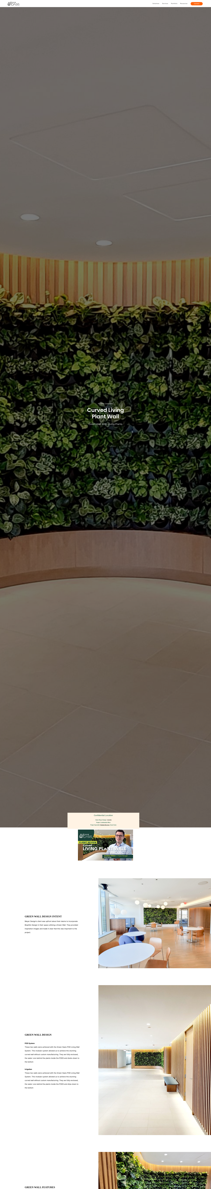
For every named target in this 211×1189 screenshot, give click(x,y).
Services (165, 3)
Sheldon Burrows (104, 825)
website (109, 820)
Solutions (156, 3)
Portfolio (174, 3)
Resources (184, 3)
